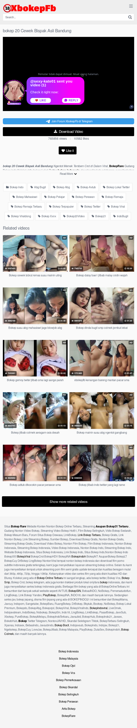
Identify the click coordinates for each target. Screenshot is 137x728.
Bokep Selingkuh (68, 694)
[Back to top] (131, 720)
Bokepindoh (78, 556)
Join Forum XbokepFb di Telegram (72, 121)
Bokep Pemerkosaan (68, 680)
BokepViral (23, 556)
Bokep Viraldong (20, 216)
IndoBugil (122, 216)
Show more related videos (68, 501)
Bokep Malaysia (68, 658)
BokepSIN (74, 591)
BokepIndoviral (99, 608)
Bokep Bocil (62, 625)
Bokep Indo (16, 187)
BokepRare (68, 716)
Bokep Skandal (68, 687)
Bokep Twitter (92, 206)
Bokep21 (100, 216)
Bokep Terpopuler (63, 206)
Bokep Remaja (114, 197)
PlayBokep (49, 595)
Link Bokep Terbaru (89, 535)
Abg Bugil (40, 187)
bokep (104, 582)
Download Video (70, 131)
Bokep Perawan (85, 197)
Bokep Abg (63, 187)
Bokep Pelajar (56, 197)
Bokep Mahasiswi (26, 197)
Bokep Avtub (88, 187)
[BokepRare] (29, 8)
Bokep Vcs (68, 673)
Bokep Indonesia (69, 651)
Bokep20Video (75, 216)
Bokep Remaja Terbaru (28, 206)
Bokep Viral (117, 206)
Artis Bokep (68, 709)
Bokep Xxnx (48, 216)
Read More (67, 174)
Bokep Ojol (68, 666)
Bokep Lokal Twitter (118, 187)
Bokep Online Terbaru (50, 578)
